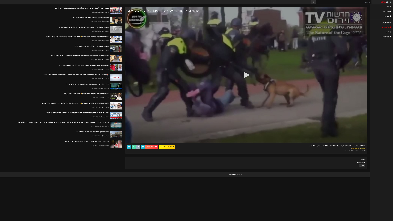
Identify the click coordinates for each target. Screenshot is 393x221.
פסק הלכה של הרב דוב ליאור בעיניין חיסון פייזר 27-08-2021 (91, 17)
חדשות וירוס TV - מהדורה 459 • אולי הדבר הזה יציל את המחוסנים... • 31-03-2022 (84, 27)
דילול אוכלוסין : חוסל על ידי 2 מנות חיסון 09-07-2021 (93, 132)
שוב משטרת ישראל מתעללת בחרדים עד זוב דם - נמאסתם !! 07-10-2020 (87, 141)
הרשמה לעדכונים (166, 147)
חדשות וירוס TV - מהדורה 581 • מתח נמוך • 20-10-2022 (92, 46)
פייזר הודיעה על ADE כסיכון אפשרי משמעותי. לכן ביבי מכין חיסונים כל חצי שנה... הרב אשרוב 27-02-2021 (77, 113)
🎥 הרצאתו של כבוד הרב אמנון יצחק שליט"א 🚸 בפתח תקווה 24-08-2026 (86, 94)
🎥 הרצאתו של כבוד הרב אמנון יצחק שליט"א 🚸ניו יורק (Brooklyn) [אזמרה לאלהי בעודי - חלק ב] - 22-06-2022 (75, 103)
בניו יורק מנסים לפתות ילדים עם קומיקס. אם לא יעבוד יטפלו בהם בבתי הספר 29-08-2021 (82, 8)
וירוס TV (362, 166)
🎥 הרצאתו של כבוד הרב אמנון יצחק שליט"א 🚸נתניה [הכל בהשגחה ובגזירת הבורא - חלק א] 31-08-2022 (77, 36)
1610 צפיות (151, 147)
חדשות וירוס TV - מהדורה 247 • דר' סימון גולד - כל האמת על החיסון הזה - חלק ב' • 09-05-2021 (80, 55)
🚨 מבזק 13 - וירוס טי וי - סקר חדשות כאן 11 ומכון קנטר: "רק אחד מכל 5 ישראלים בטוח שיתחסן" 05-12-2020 (76, 75)
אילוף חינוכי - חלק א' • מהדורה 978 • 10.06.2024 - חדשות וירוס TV (87, 84)
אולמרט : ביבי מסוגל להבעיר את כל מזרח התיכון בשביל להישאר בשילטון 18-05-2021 (84, 65)
